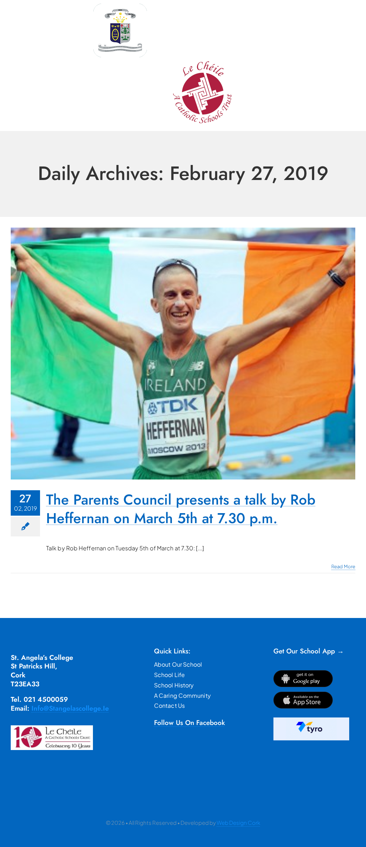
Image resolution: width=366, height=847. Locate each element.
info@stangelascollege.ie (70, 708)
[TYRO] (311, 720)
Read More (343, 566)
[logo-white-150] (120, 6)
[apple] (303, 694)
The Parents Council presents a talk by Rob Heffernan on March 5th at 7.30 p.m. (181, 509)
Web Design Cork (238, 822)
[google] (303, 673)
